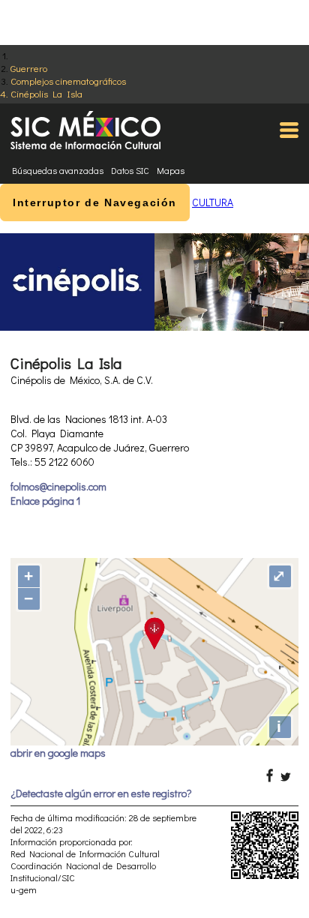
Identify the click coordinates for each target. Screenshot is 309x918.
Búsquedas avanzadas (58, 170)
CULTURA (212, 202)
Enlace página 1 (45, 501)
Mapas (170, 170)
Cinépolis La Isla (46, 93)
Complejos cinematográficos (68, 80)
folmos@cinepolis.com (58, 486)
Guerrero (28, 68)
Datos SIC (130, 170)
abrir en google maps (58, 753)
